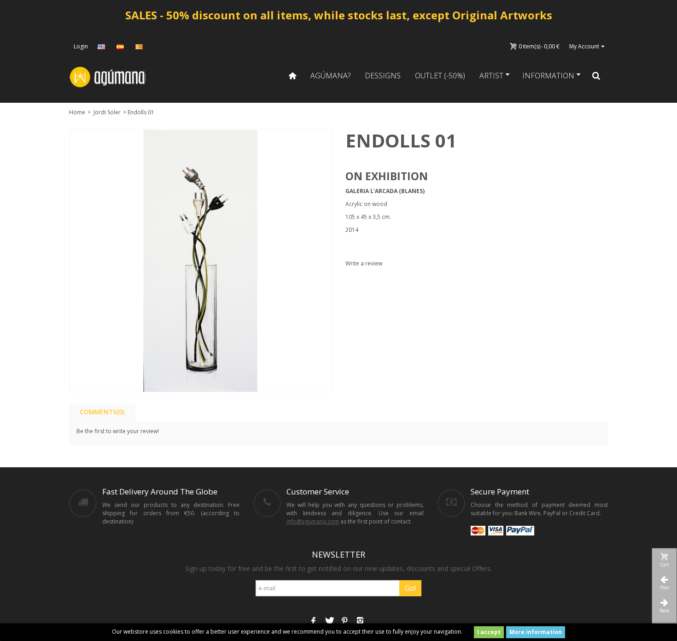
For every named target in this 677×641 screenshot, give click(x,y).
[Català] (140, 46)
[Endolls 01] (200, 261)
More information (535, 632)
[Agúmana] (108, 76)
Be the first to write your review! (117, 431)
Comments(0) (102, 411)
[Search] (596, 75)
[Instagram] (360, 622)
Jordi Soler (107, 112)
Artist (491, 76)
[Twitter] (329, 622)
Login (81, 46)
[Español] (121, 46)
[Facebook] (313, 622)
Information (548, 76)
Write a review (363, 263)
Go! (410, 588)
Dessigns (383, 76)
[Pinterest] (344, 622)
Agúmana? (330, 76)
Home (77, 112)
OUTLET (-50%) (440, 76)
